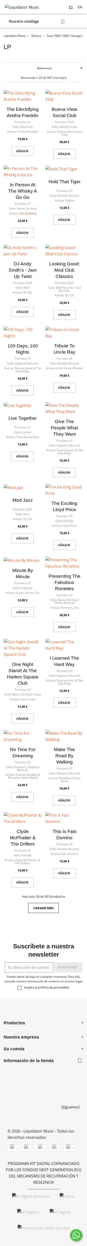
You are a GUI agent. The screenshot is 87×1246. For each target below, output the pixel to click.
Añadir (22, 151)
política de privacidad (53, 987)
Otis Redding (27, 213)
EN (80, 7)
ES (71, 7)
